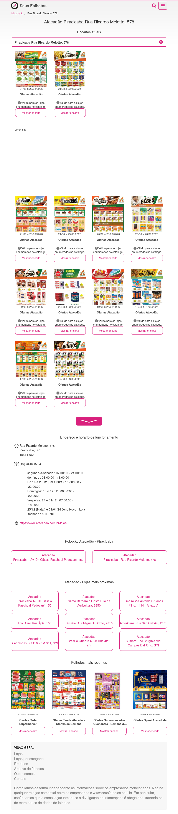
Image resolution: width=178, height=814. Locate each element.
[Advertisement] (89, 161)
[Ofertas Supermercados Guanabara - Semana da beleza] (109, 689)
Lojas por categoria (29, 758)
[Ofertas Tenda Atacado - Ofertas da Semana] (69, 689)
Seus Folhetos (33, 5)
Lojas (18, 753)
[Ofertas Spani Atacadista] (150, 689)
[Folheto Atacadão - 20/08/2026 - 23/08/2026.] (108, 214)
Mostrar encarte (31, 112)
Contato (20, 778)
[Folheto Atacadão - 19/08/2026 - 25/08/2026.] (108, 287)
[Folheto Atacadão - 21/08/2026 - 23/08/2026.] (31, 69)
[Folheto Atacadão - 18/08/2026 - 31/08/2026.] (147, 287)
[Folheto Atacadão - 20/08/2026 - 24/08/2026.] (31, 287)
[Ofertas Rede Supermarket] (28, 689)
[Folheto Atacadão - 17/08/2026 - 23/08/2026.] (31, 359)
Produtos (21, 763)
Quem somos (24, 773)
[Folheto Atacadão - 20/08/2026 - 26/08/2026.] (147, 214)
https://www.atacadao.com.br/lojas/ (43, 523)
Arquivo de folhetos (29, 768)
